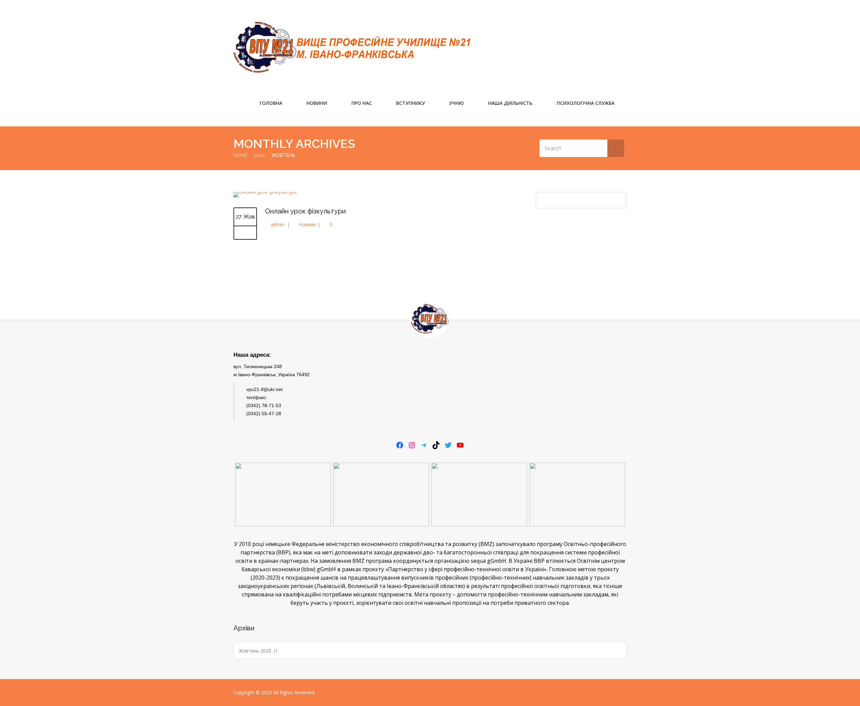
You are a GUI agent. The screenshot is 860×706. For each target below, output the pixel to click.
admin (277, 224)
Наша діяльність (510, 103)
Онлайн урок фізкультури (305, 211)
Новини (316, 103)
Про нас (361, 103)
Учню (456, 103)
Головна (271, 103)
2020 (259, 155)
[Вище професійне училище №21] (351, 47)
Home (240, 155)
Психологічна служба (585, 103)
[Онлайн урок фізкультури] (245, 233)
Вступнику (410, 103)
